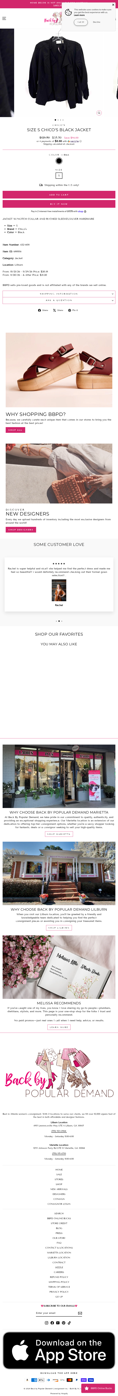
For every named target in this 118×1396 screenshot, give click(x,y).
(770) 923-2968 (59, 1131)
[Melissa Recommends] (59, 967)
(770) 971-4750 (59, 1153)
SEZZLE (59, 1267)
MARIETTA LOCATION (59, 1252)
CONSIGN (59, 1199)
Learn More (59, 1027)
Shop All (15, 430)
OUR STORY (59, 1238)
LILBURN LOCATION (59, 1257)
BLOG (59, 1228)
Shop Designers (20, 530)
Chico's (59, 125)
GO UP (59, 1297)
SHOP (59, 1184)
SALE (59, 1174)
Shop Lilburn (58, 928)
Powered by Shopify (59, 1393)
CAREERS (59, 1272)
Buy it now (59, 204)
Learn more (79, 15)
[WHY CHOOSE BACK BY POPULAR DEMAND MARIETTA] (59, 776)
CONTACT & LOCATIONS (59, 1248)
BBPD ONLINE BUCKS (59, 1218)
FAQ (59, 1243)
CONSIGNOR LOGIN (59, 1204)
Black (59, 161)
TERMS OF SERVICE (59, 1287)
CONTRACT (59, 1262)
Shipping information (59, 294)
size (58, 170)
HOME (59, 1169)
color (59, 155)
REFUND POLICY (59, 1277)
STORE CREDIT (59, 1223)
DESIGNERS (59, 1194)
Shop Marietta (59, 834)
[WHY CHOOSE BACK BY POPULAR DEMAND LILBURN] (59, 873)
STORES (59, 1179)
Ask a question (59, 300)
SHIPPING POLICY (59, 1282)
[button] (59, 141)
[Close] (113, 4)
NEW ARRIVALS (59, 1189)
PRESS (59, 1233)
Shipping (47, 144)
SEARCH (59, 1213)
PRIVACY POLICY (59, 1292)
